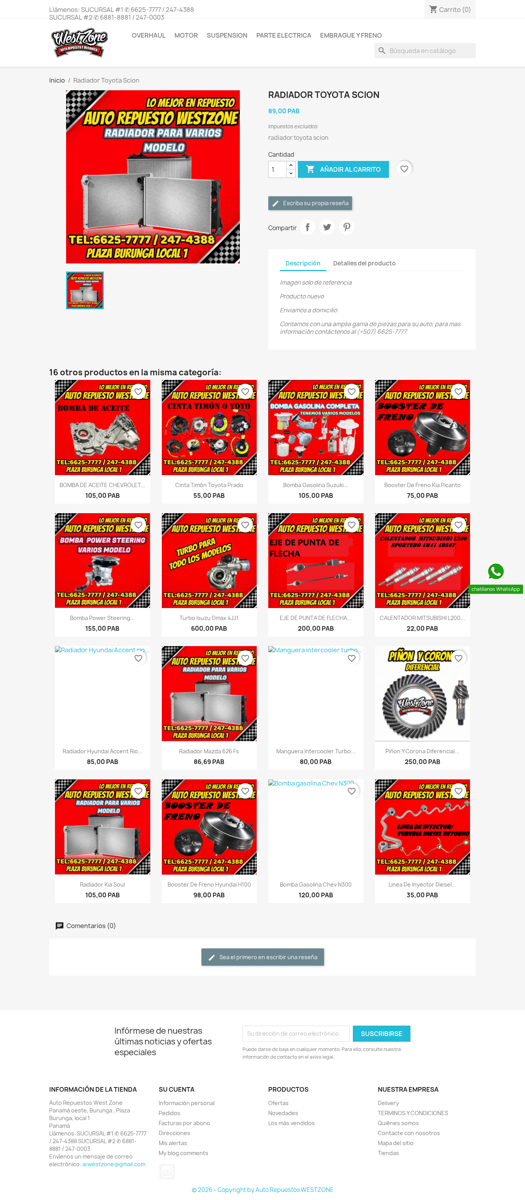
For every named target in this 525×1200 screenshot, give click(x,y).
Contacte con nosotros (409, 1133)
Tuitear (327, 227)
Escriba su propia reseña (315, 203)
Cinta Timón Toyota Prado (209, 485)
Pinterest (346, 227)
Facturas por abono (184, 1123)
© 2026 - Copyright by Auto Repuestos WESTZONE (263, 1190)
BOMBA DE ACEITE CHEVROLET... (102, 485)
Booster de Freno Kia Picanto (422, 485)
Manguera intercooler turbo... (316, 751)
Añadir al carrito (343, 169)
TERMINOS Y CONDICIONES (413, 1113)
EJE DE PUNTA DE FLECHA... (316, 618)
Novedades (283, 1113)
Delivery (388, 1103)
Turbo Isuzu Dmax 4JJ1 (209, 618)
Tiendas (388, 1153)
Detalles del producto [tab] (364, 263)
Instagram (167, 1171)
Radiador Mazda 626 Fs (209, 751)
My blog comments (183, 1153)
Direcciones (174, 1133)
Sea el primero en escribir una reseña (267, 957)
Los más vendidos (291, 1123)
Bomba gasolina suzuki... (315, 485)
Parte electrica (283, 35)
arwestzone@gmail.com (113, 1164)
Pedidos (169, 1113)
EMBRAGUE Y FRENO (351, 35)
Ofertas (278, 1103)
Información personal (186, 1103)
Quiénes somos (398, 1123)
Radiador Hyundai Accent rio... (103, 751)
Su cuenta (176, 1089)
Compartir (307, 227)
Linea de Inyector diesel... (422, 884)
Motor (186, 35)
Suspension (227, 35)
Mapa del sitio (396, 1143)
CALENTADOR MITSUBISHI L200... (422, 618)
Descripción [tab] (303, 263)
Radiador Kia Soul (102, 884)
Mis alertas (173, 1143)
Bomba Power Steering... (102, 618)
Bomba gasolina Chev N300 (316, 884)
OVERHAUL (149, 35)
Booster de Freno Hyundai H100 (209, 884)
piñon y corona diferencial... (422, 751)
